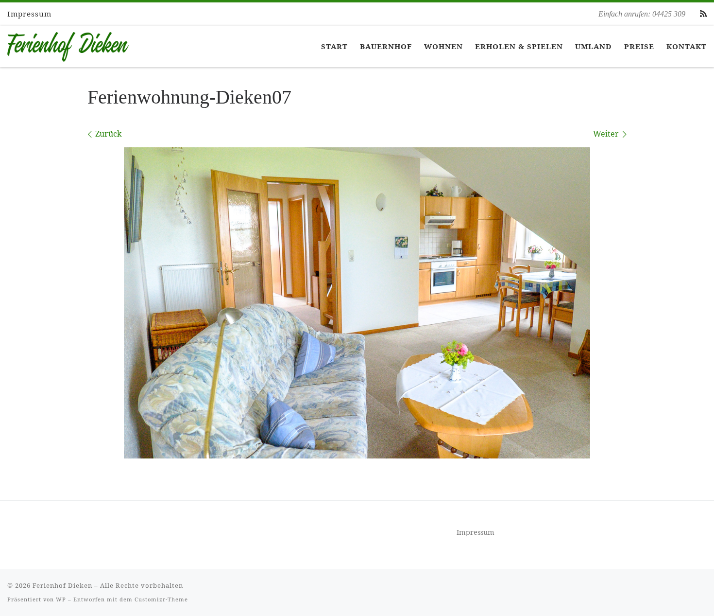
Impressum (475, 532)
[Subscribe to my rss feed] (703, 14)
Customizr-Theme (161, 599)
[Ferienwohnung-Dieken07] (357, 302)
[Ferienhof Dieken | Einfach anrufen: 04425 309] (68, 45)
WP (61, 599)
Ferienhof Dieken (62, 585)
